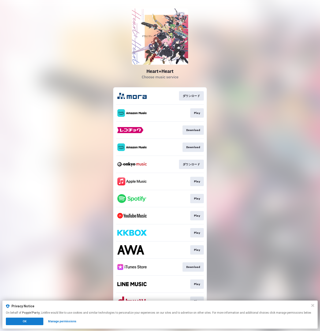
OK (24, 321)
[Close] (312, 305)
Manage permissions (62, 321)
